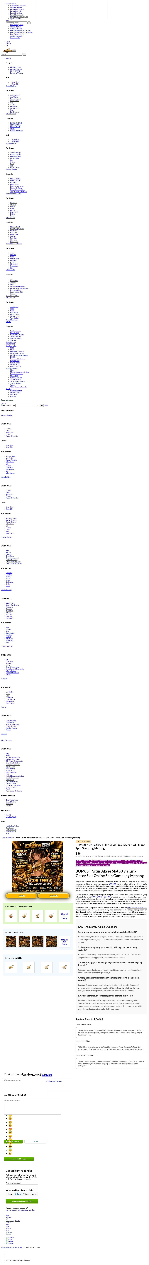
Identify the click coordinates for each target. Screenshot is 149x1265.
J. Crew (12, 104)
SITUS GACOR (10, 344)
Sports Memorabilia (16, 292)
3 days (18, 1194)
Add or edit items (16, 7)
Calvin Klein (14, 101)
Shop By (8, 389)
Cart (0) (8, 815)
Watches (13, 340)
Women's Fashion (6, 415)
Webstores (9, 1232)
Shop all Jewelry (11, 342)
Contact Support (11, 830)
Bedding (8, 552)
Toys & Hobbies (15, 383)
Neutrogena (14, 266)
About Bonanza (11, 831)
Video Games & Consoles (18, 387)
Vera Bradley (14, 318)
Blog (7, 833)
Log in (8, 41)
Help (7, 20)
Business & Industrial (17, 351)
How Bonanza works (17, 34)
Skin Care (13, 240)
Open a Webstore (15, 18)
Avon (12, 253)
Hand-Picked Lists (16, 391)
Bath (7, 550)
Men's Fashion (5, 477)
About (8, 1215)
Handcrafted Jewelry (17, 335)
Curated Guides (15, 392)
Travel (12, 385)
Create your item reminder (22, 1201)
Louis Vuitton (14, 314)
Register (8, 43)
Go (42, 405)
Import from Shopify (17, 15)
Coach (12, 309)
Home (4, 837)
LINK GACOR (15, 71)
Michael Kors (14, 108)
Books (12, 349)
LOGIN (22, 896)
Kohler (12, 214)
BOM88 (8, 58)
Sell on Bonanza (11, 4)
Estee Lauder (14, 258)
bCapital (8, 1234)
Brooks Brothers (15, 156)
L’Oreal (12, 262)
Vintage (12, 129)
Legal (7, 1226)
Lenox (12, 216)
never (34, 1194)
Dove (12, 257)
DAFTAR (54, 896)
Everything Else (15, 366)
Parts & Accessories (16, 374)
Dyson (12, 208)
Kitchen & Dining (16, 188)
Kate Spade (14, 312)
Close (46, 405)
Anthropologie (15, 95)
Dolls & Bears (15, 363)
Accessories (9, 432)
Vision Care (14, 242)
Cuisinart (13, 205)
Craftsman (13, 203)
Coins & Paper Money (17, 286)
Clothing (8, 428)
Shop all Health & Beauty (14, 244)
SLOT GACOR (15, 125)
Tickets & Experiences (17, 381)
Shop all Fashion (11, 86)
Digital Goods (14, 361)
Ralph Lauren (14, 112)
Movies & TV (14, 364)
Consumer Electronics (17, 359)
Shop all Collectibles (12, 296)
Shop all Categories (12, 368)
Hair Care (13, 232)
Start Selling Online (12, 826)
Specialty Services (16, 377)
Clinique (13, 255)
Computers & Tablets (13, 763)
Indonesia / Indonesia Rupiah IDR (12, 1247)
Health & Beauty (6, 590)
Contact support (15, 27)
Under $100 (15, 82)
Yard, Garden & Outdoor (18, 192)
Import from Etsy (16, 13)
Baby (12, 348)
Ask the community (16, 36)
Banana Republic (15, 99)
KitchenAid (14, 212)
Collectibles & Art (7, 646)
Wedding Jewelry (16, 338)
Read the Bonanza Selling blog (20, 30)
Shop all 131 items (64, 941)
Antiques (13, 283)
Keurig (12, 210)
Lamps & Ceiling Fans (17, 190)
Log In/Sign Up (11, 817)
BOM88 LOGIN (15, 67)
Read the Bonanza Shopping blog (21, 32)
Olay (11, 268)
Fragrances (13, 230)
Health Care (14, 234)
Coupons (4, 734)
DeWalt (12, 206)
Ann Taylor (14, 97)
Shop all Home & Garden (13, 193)
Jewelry (3, 707)
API (7, 1219)
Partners (8, 1228)
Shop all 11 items (64, 916)
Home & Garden (6, 537)
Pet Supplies (14, 376)
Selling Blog (10, 1221)
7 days (26, 1194)
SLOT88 (8, 322)
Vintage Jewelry (15, 336)
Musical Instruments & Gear (19, 372)
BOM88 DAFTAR (16, 69)
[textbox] (11, 54)
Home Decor (14, 184)
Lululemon (13, 106)
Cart (7, 45)
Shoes (7, 430)
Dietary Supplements (17, 229)
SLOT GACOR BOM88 (100, 897)
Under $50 (15, 84)
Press (7, 1230)
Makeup (12, 236)
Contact (8, 1223)
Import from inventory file (19, 17)
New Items (13, 394)
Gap (11, 103)
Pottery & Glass (15, 290)
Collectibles (14, 281)
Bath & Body (10, 603)
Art (11, 279)
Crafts (12, 284)
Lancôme (13, 260)
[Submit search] (28, 22)
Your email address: (13, 1183)
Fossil (12, 310)
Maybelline (14, 264)
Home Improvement (17, 186)
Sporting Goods (15, 379)
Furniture (13, 182)
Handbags (4, 678)
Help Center (10, 828)
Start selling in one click (18, 5)
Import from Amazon (17, 9)
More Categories (11, 346)
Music (12, 370)
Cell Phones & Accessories (19, 355)
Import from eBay (16, 11)
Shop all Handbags (11, 320)
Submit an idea (15, 38)
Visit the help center (16, 25)
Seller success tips (16, 28)
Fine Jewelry (14, 333)
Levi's (12, 164)
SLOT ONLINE (10, 298)
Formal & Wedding (16, 73)
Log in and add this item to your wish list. (20, 1210)
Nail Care (13, 238)
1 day (10, 1194)
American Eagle (15, 153)
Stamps (12, 294)
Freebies (13, 396)
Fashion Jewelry (15, 331)
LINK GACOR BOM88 (137, 907)
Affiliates (8, 1217)
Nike (11, 110)
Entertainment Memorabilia (19, 288)
